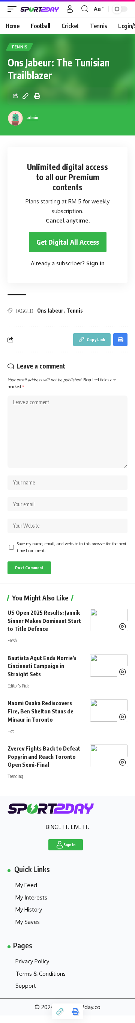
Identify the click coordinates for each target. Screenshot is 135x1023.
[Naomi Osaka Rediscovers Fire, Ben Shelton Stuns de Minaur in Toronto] (109, 710)
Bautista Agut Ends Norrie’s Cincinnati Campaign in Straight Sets (42, 666)
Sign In (95, 263)
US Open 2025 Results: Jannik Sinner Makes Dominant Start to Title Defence (44, 620)
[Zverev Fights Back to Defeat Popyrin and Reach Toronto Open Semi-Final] (109, 756)
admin (32, 117)
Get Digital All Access (67, 242)
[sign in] (70, 9)
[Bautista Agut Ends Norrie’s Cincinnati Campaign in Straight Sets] (109, 665)
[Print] (37, 96)
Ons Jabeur (50, 310)
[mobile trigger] (14, 9)
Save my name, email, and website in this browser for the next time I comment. (71, 547)
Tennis (19, 47)
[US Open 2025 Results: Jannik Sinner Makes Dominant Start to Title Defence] (109, 620)
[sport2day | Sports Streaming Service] (42, 9)
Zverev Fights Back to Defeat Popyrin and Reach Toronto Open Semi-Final (44, 756)
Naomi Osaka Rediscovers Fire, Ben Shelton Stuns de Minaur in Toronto (41, 711)
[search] (85, 9)
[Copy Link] (25, 96)
